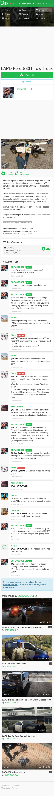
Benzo (14, 495)
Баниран (20, 335)
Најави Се (32, 582)
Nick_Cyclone (17, 406)
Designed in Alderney (10, 785)
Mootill (14, 545)
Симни (29, 75)
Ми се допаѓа (24, 174)
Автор (29, 267)
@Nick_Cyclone (18, 453)
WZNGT (14, 317)
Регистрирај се (10, 584)
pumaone (15, 510)
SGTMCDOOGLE (25, 89)
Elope (13, 335)
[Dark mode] (47, 3)
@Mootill (15, 563)
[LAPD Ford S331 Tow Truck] (27, 153)
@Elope (14, 358)
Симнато (10, 174)
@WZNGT (15, 338)
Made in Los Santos (9, 788)
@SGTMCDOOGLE (19, 485)
